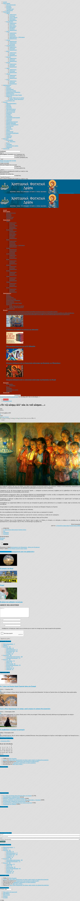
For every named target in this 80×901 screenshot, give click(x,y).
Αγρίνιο (8, 40)
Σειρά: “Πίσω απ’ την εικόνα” (16, 97)
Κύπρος (8, 62)
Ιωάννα (5, 760)
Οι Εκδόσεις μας (10, 100)
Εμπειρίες (8, 6)
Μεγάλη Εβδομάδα (11, 123)
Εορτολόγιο (9, 116)
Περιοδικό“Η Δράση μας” (10, 8)
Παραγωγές (9, 96)
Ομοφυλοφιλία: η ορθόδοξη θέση (11, 797)
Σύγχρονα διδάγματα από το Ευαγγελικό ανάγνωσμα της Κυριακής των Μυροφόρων (33, 363)
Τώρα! (2, 585)
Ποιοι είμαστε (6, 3)
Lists (1, 838)
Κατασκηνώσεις (10, 93)
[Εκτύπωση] (2, 416)
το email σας (17, 166)
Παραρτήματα (6, 11)
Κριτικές (8, 134)
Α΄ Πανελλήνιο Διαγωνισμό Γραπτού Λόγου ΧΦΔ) (68, 525)
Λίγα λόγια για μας (11, 4)
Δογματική (9, 107)
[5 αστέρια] (20, 418)
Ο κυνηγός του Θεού (6, 568)
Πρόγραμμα (12, 19)
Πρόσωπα (8, 137)
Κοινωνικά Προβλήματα (12, 133)
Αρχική (5, 2)
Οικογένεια (9, 136)
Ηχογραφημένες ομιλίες (12, 145)
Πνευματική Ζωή (10, 112)
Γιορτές (8, 86)
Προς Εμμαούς (13, 758)
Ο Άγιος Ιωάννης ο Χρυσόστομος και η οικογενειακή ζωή (17, 802)
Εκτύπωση (7, 416)
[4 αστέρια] (16, 418)
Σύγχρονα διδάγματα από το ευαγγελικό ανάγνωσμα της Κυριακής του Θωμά (31, 380)
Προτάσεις (12, 28)
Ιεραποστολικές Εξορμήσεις (13, 92)
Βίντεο (8, 143)
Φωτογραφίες (9, 140)
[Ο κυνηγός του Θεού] (8, 565)
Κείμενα (5, 102)
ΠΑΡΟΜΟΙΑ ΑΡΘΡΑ (5, 551)
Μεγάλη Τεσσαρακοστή (12, 124)
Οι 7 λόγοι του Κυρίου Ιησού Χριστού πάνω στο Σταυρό (18, 686)
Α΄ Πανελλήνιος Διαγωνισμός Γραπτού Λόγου (14, 529)
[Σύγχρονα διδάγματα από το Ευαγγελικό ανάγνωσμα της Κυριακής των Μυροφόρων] (14, 360)
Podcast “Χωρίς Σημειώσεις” (16, 99)
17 (0, 690)
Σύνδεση (5, 896)
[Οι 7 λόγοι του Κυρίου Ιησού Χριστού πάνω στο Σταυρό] (8, 683)
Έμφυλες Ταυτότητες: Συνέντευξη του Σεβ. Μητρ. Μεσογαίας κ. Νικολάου (21, 800)
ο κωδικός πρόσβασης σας (21, 157)
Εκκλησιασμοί (10, 89)
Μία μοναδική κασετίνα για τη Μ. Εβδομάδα (20, 346)
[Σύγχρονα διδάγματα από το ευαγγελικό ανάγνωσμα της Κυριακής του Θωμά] (14, 376)
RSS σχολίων (6, 894)
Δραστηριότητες (7, 85)
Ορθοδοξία (6, 532)
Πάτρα (8, 31)
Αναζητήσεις (9, 128)
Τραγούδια (9, 144)
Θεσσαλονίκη (9, 21)
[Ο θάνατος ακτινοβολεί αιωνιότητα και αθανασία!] (14, 326)
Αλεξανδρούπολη (10, 45)
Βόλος (7, 51)
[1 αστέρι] (2, 418)
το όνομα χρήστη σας (19, 155)
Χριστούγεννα (9, 126)
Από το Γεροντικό (10, 110)
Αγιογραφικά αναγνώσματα (13, 117)
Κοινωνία (8, 127)
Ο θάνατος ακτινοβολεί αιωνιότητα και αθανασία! (22, 329)
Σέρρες (8, 79)
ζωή (4, 531)
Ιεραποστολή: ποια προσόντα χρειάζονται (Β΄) (27, 761)
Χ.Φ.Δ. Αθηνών (13, 17)
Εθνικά (8, 130)
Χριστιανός (6, 534)
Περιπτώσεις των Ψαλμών (9, 804)
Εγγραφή (5, 897)
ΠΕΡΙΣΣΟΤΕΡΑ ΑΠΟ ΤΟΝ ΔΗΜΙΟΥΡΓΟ (22, 551)
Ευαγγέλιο (8, 120)
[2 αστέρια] (6, 418)
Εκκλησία (8, 106)
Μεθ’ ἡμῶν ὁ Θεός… (18, 764)
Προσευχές (9, 113)
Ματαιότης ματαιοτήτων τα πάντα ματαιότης (25, 762)
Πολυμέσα (6, 138)
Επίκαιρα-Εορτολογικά (12, 121)
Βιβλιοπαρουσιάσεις (11, 103)
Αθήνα (8, 13)
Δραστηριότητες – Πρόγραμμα (17, 37)
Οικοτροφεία (9, 10)
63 (0, 713)
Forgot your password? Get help (8, 160)
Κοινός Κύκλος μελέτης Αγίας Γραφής (17, 548)
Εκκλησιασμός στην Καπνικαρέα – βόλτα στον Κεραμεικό (25, 547)
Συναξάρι (8, 114)
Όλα (7, 311)
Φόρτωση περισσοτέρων (6, 737)
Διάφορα (8, 105)
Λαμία (7, 68)
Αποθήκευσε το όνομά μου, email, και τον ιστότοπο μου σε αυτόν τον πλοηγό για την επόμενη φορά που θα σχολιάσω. (31, 628)
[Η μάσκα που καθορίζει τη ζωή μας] (8, 599)
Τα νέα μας (12, 16)
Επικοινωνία (12, 35)
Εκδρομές (8, 88)
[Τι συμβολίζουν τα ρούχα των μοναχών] (8, 726)
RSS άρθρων (6, 893)
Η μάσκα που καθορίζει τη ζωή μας (11, 602)
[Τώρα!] (8, 582)
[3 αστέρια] (11, 418)
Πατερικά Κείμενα (11, 109)
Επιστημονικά (9, 131)
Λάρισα (8, 74)
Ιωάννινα (8, 57)
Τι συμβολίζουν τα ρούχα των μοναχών (12, 729)
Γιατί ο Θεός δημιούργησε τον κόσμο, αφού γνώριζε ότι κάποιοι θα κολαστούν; (25, 709)
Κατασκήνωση (13, 20)
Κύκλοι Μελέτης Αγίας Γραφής (14, 95)
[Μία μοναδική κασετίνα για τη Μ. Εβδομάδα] (14, 343)
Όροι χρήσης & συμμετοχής (10, 892)
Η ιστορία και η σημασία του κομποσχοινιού (14, 801)
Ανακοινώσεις (12, 14)
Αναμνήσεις (12, 141)
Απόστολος (9, 119)
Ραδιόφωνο (9, 147)
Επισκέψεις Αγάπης (11, 90)
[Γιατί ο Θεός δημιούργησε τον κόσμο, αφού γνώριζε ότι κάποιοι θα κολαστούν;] (8, 705)
